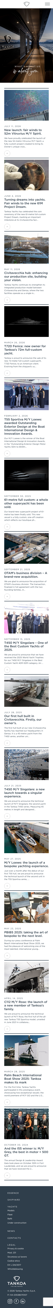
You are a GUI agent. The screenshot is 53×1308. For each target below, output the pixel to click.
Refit (9, 1219)
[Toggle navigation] (47, 5)
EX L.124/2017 (14, 1265)
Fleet (9, 1215)
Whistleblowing (15, 1269)
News (11, 1231)
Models (10, 1211)
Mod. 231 (11, 1253)
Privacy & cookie (15, 1249)
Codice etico (13, 1261)
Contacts (14, 1238)
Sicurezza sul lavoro (17, 1257)
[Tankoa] (27, 4)
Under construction (16, 1223)
